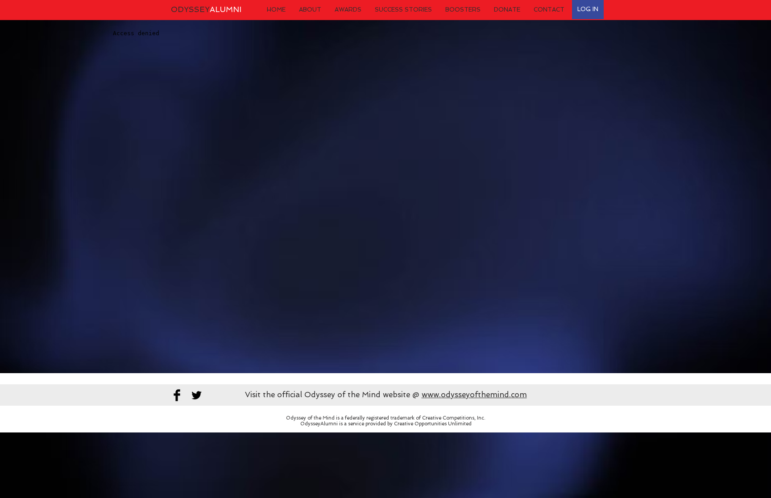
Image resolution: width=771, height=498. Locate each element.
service (356, 424)
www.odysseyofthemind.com (474, 394)
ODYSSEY (206, 9)
